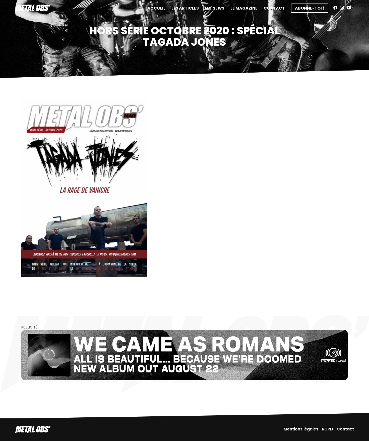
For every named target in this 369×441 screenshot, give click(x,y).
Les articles (185, 8)
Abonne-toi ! (309, 8)
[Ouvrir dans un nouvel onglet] (184, 355)
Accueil (156, 8)
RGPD (327, 429)
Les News (214, 8)
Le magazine (244, 8)
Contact (274, 8)
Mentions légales (301, 429)
